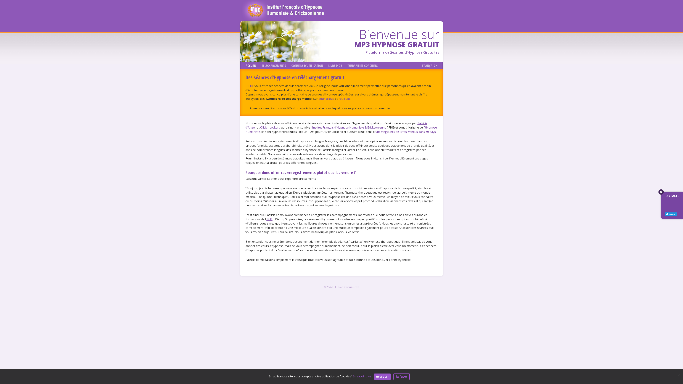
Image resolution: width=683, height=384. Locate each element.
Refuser (401, 376)
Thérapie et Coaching (362, 65)
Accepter (382, 376)
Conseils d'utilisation (307, 65)
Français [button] (429, 65)
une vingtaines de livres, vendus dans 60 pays (405, 132)
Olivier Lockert (270, 127)
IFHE (269, 219)
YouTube (344, 99)
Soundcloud (326, 99)
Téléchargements (273, 65)
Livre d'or (335, 65)
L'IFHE (249, 86)
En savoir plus (362, 376)
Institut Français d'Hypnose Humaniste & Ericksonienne (349, 127)
